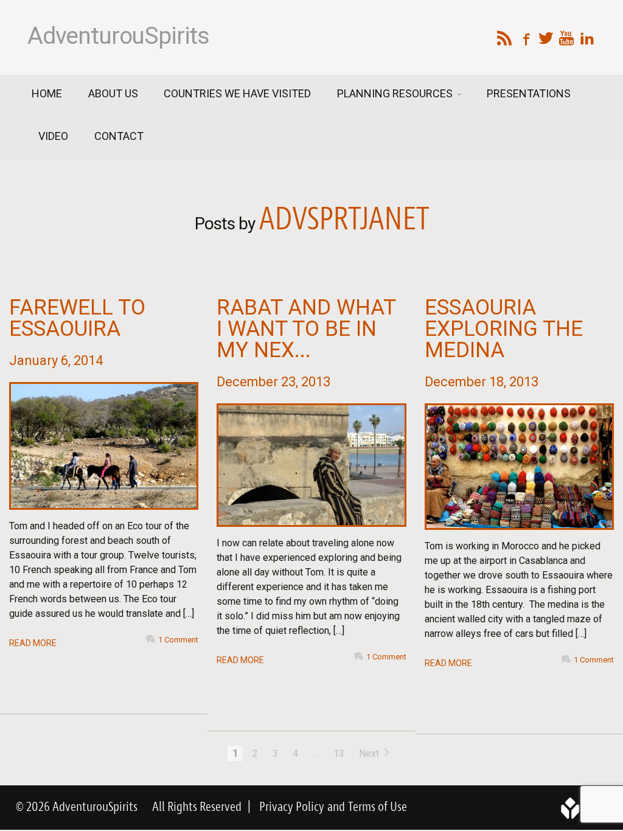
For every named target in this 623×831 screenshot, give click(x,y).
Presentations (529, 93)
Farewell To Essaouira (77, 318)
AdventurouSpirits (118, 36)
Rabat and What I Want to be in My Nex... (306, 329)
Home (47, 93)
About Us (113, 93)
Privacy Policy (291, 807)
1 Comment (178, 639)
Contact (119, 136)
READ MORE (33, 643)
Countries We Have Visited (237, 93)
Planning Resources (396, 93)
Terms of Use (377, 807)
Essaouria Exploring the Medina (504, 329)
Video (53, 136)
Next (370, 753)
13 (338, 753)
